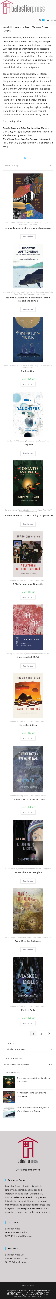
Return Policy (36, 1296)
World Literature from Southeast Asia (32, 510)
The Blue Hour (28, 371)
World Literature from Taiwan (35, 223)
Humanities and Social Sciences (23, 292)
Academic (6, 292)
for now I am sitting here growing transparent (28, 228)
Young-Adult (46, 868)
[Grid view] (24, 158)
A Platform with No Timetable (28, 584)
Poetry (7, 222)
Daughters (28, 444)
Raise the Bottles (28, 725)
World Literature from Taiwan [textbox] (27, 1064)
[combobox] (28, 1064)
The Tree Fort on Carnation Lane (28, 799)
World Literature (17, 222)
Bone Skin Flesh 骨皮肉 (28, 657)
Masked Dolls (28, 1010)
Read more (28, 236)
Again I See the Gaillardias (28, 941)
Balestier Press (28, 1285)
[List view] (31, 158)
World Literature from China (35, 222)
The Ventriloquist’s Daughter (28, 872)
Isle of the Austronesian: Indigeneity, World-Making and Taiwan (28, 299)
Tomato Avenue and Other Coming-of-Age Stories (28, 515)
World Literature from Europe (28, 365)
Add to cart (28, 384)
